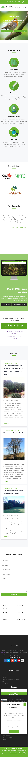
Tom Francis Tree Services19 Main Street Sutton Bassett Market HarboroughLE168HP (9, 735)
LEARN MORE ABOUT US (19, 304)
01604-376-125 (14, 326)
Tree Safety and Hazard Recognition (11, 679)
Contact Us (14, 732)
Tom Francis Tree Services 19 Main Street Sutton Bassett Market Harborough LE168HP (14, 335)
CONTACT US (6, 304)
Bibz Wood (7, 400)
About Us (4, 675)
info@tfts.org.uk (20, 2)
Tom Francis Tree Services (11, 363)
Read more (6, 423)
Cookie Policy (13, 753)
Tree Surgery (5, 677)
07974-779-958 (21, 616)
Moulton (3, 652)
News (3, 681)
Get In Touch (5, 684)
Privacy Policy (22, 753)
